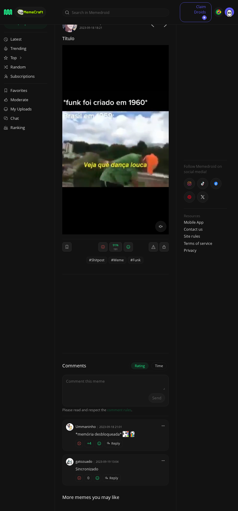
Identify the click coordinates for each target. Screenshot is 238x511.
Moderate (19, 99)
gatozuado (84, 461)
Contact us (193, 229)
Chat (14, 118)
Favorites (18, 90)
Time (159, 365)
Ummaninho (86, 426)
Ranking (17, 127)
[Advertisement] (205, 87)
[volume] (160, 226)
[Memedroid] (8, 12)
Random (18, 67)
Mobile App (194, 222)
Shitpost (97, 260)
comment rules (119, 410)
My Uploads (21, 109)
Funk (137, 260)
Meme (118, 260)
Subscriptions (22, 76)
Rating (140, 365)
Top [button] (14, 57)
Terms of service (198, 243)
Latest (16, 39)
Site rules (192, 236)
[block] (164, 247)
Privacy (190, 250)
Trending (18, 48)
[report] (153, 247)
